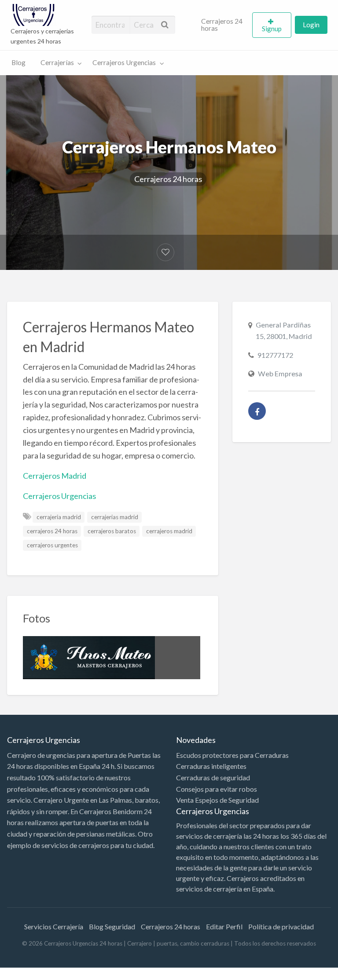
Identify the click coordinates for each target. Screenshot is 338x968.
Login (311, 25)
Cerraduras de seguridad (213, 777)
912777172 (275, 355)
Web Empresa (280, 373)
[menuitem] (223, 25)
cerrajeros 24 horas (52, 531)
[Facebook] (257, 411)
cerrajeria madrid (59, 516)
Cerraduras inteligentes (211, 766)
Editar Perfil (224, 926)
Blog (18, 62)
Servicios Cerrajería (53, 926)
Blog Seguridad (112, 926)
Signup (272, 29)
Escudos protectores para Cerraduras (232, 755)
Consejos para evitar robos (216, 789)
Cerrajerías (57, 62)
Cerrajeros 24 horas (221, 24)
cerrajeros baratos (112, 531)
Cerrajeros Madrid (54, 475)
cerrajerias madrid (114, 516)
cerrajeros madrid (169, 531)
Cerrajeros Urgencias (124, 62)
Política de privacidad (281, 926)
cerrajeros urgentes (52, 545)
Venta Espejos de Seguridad (217, 800)
